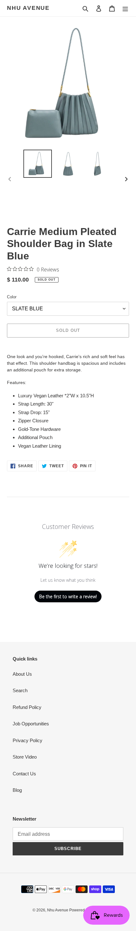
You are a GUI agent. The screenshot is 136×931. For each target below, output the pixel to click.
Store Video (25, 757)
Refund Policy (27, 707)
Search (20, 690)
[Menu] (125, 8)
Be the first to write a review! (68, 596)
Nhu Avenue (28, 8)
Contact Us (24, 773)
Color (11, 297)
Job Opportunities (31, 723)
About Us (22, 674)
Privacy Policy (27, 740)
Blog (17, 790)
